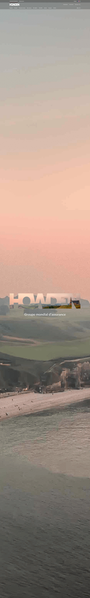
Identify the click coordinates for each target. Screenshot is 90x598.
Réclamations (65, 4)
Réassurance (21, 1)
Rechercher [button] (77, 4)
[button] (78, 1)
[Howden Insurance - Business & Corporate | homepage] (14, 5)
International (71, 4)
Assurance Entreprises (14, 1)
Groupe (75, 1)
